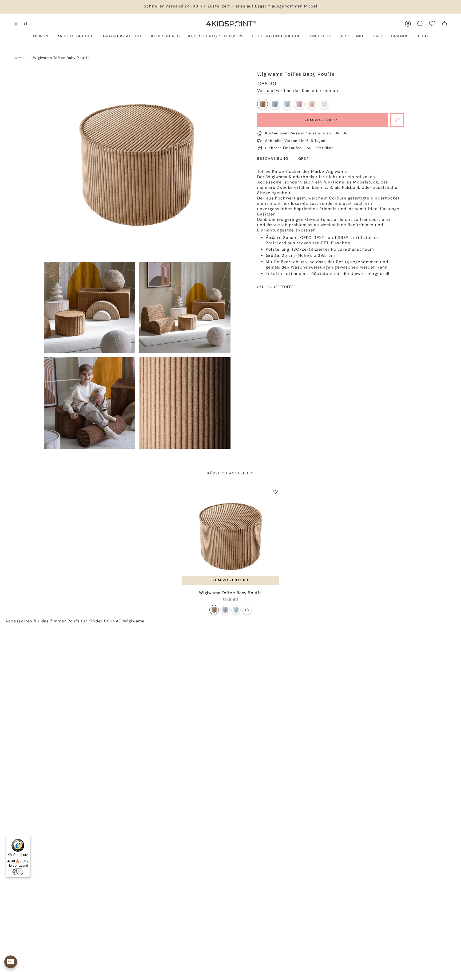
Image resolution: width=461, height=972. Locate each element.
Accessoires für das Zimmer (35, 621)
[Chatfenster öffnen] (10, 961)
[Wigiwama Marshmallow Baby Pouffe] (324, 104)
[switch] (18, 872)
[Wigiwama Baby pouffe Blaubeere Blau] (274, 104)
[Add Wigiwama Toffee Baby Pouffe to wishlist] (275, 491)
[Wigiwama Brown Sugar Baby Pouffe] (311, 104)
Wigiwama (133, 621)
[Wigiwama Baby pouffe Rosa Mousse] (299, 104)
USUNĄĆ (113, 621)
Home (18, 58)
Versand (266, 90)
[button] (122, 36)
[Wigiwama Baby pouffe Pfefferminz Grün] (287, 104)
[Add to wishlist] (397, 120)
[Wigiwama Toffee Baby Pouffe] (262, 104)
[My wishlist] (432, 23)
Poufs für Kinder (85, 621)
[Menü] (27, 839)
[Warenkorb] (444, 23)
